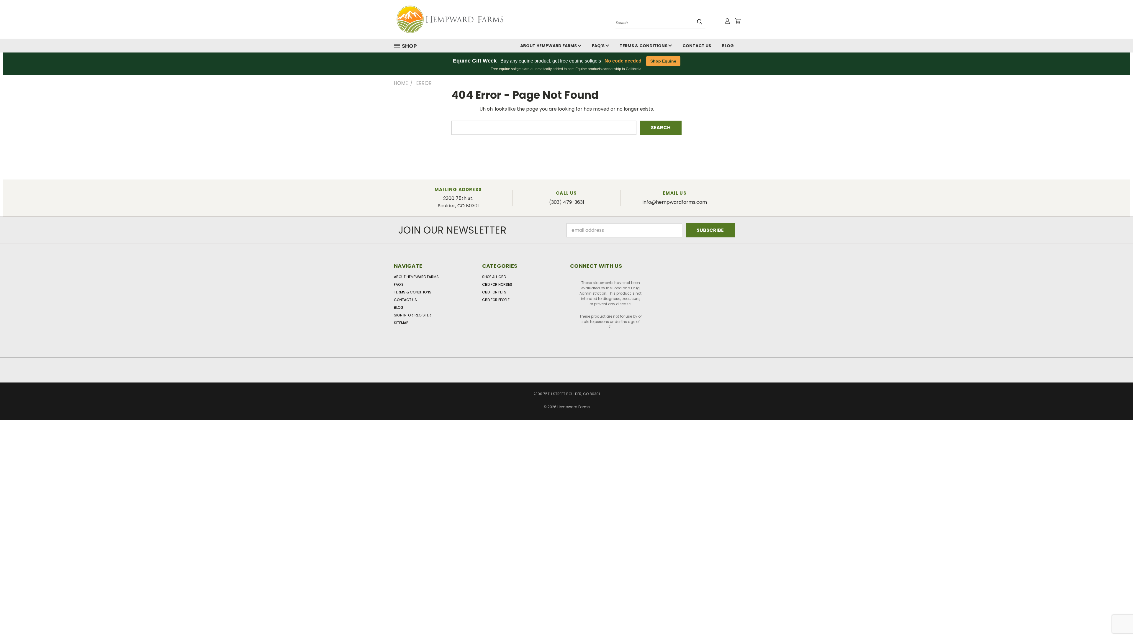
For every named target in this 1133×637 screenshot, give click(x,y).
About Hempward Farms (549, 46)
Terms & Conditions (644, 46)
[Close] (855, 441)
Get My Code (788, 469)
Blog (728, 46)
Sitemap (401, 322)
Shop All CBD (494, 276)
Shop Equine (663, 61)
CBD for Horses (497, 284)
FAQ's (598, 46)
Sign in (400, 315)
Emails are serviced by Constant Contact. (596, 480)
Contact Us (696, 46)
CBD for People (496, 299)
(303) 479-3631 (566, 202)
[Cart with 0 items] (738, 21)
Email (278, 460)
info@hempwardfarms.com (675, 202)
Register (423, 315)
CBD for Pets (494, 292)
